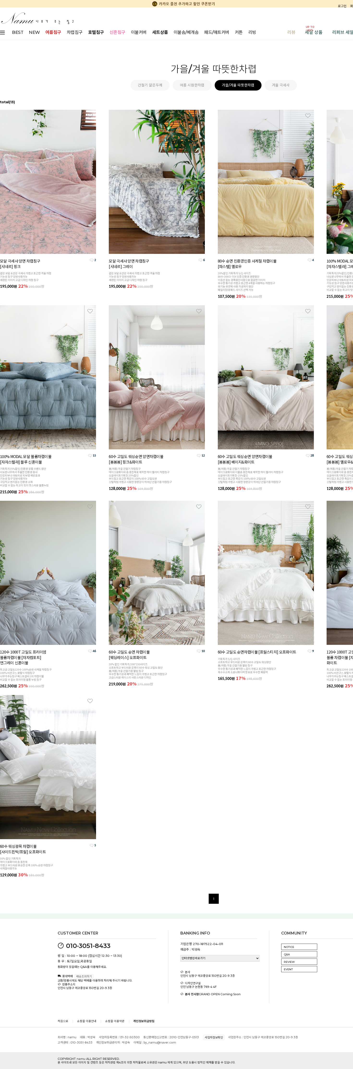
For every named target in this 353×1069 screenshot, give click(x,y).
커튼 (239, 32)
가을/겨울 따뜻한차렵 (238, 85)
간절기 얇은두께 (150, 85)
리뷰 (291, 32)
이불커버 (139, 32)
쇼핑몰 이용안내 (86, 1021)
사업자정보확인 (214, 1037)
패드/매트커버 (216, 32)
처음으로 (63, 1021)
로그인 (342, 6)
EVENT (288, 969)
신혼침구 (117, 32)
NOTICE (289, 947)
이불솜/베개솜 (186, 32)
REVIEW (289, 962)
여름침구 (53, 32)
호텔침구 (96, 32)
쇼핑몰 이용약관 (114, 1021)
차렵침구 (75, 32)
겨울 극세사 (281, 85)
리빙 (252, 32)
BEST (17, 32)
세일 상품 (314, 32)
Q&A (287, 954)
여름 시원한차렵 (192, 85)
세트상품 (160, 32)
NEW (34, 32)
